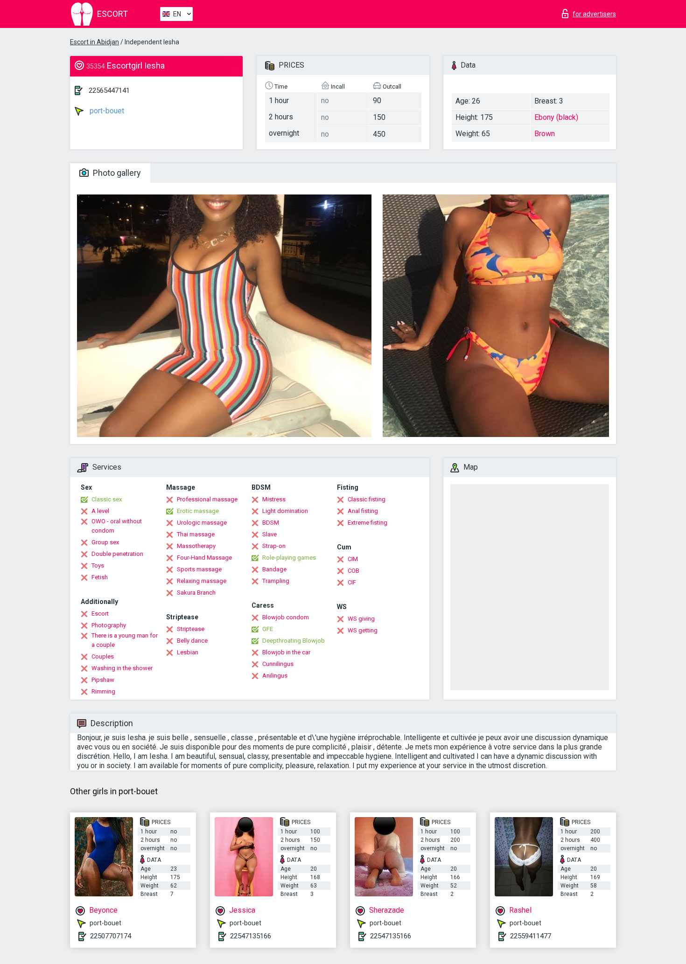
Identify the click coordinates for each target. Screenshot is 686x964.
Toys (97, 565)
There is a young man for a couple (124, 640)
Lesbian (187, 652)
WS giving (361, 618)
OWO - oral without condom (116, 526)
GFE (267, 628)
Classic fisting (366, 499)
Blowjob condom (285, 617)
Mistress (274, 499)
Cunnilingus (278, 663)
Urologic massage (202, 522)
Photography (108, 625)
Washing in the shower (122, 668)
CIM (353, 558)
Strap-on (274, 545)
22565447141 (109, 90)
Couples (102, 656)
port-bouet (106, 110)
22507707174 (110, 936)
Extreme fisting (367, 522)
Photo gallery (116, 173)
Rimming (103, 691)
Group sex (105, 542)
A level (100, 510)
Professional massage (207, 499)
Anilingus (274, 675)
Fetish (99, 577)
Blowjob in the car (286, 652)
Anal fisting (363, 510)
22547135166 (250, 936)
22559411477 (530, 936)
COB (353, 570)
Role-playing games (289, 557)
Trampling (275, 580)
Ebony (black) (556, 117)
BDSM (270, 522)
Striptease (190, 628)
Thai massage (196, 534)
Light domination (285, 510)
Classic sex (106, 499)
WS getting (363, 630)
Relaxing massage (201, 580)
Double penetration (117, 553)
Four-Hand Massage (204, 557)
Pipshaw (102, 679)
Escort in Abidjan (94, 42)
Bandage (274, 569)
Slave (269, 534)
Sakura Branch (196, 592)
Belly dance (192, 640)
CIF (352, 582)
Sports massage (199, 569)
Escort (100, 613)
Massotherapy (196, 545)
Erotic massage (198, 510)
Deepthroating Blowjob (293, 640)
